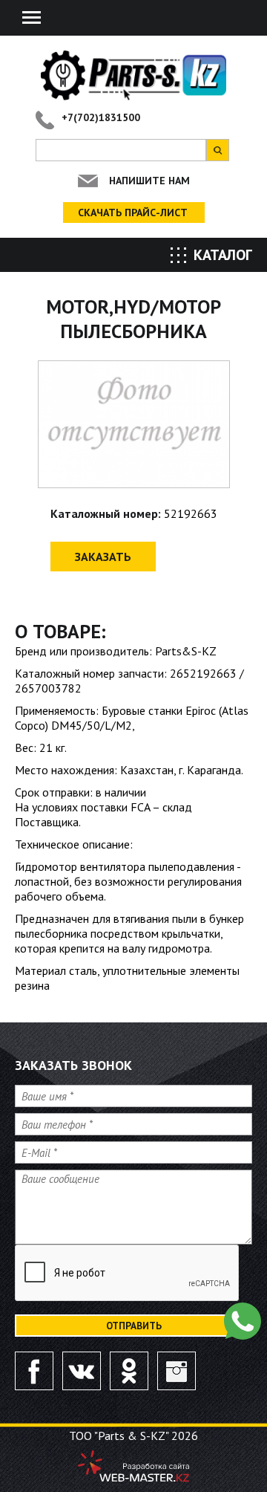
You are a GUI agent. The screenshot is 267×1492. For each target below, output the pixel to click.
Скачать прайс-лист (133, 212)
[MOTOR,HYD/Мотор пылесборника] (134, 424)
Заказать (103, 556)
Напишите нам (149, 180)
